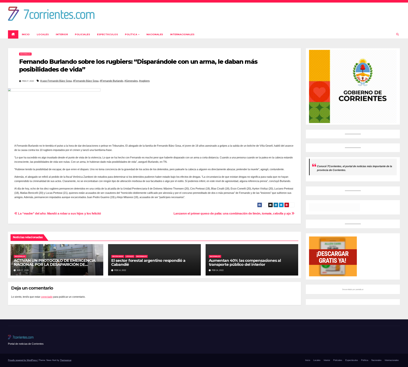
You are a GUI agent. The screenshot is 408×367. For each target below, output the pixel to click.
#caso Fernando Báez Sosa (56, 81)
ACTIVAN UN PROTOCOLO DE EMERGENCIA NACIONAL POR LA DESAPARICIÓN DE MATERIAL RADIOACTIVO (54, 264)
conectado (47, 296)
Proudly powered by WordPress (23, 360)
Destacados (117, 256)
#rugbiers (144, 81)
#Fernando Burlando (111, 81)
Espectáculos (107, 34)
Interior (62, 34)
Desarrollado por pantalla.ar (353, 289)
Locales (43, 34)
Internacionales (182, 34)
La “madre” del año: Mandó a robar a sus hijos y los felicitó (59, 213)
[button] (397, 34)
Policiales (82, 34)
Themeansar (65, 360)
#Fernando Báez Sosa (85, 81)
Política (131, 34)
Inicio (26, 34)
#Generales (131, 81)
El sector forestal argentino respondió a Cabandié (148, 262)
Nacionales (154, 34)
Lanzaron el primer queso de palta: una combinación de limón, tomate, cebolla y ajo (232, 213)
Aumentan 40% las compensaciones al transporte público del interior (245, 262)
